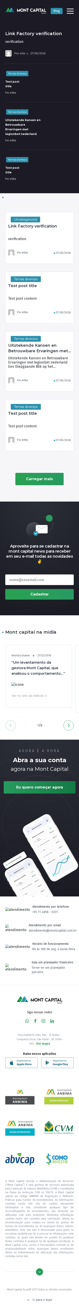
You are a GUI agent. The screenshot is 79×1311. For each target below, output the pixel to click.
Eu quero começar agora (39, 787)
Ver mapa (43, 1044)
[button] (68, 725)
